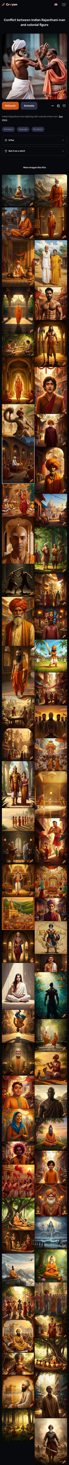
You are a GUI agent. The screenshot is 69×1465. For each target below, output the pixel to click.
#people (23, 129)
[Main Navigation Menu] (64, 4)
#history (8, 129)
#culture (38, 129)
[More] (53, 106)
